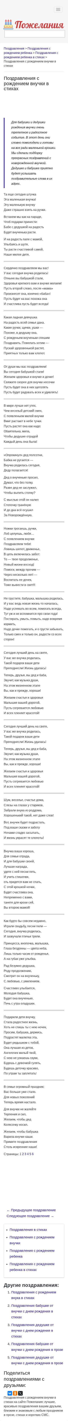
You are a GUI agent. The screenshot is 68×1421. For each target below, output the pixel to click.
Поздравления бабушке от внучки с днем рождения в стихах (32, 1311)
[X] (20, 1393)
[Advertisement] (34, 102)
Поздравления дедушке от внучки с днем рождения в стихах (32, 1330)
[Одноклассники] (15, 1393)
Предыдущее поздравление (31, 1210)
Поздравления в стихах (28, 1230)
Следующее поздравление (30, 1216)
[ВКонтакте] (10, 1393)
